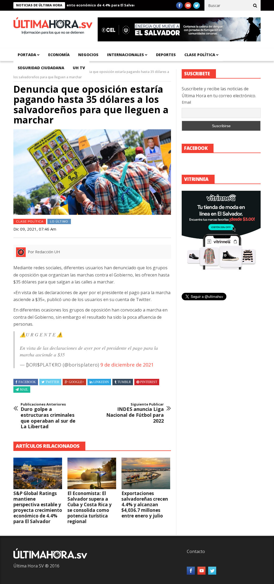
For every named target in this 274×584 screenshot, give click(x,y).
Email (186, 102)
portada (27, 54)
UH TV (79, 67)
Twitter (52, 382)
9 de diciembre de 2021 (127, 364)
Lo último (59, 221)
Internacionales (125, 54)
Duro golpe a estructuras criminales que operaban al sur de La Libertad (48, 416)
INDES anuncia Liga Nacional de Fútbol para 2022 (135, 413)
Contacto (196, 551)
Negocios (88, 54)
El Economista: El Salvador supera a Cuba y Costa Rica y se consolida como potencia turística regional (89, 507)
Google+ (76, 382)
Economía (59, 54)
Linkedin (101, 382)
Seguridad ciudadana (41, 67)
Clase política (199, 54)
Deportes (166, 54)
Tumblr (124, 382)
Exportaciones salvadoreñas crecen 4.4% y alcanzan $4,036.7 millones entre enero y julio (144, 504)
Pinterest (148, 382)
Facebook (27, 382)
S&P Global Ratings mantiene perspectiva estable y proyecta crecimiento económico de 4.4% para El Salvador (37, 507)
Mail (24, 389)
